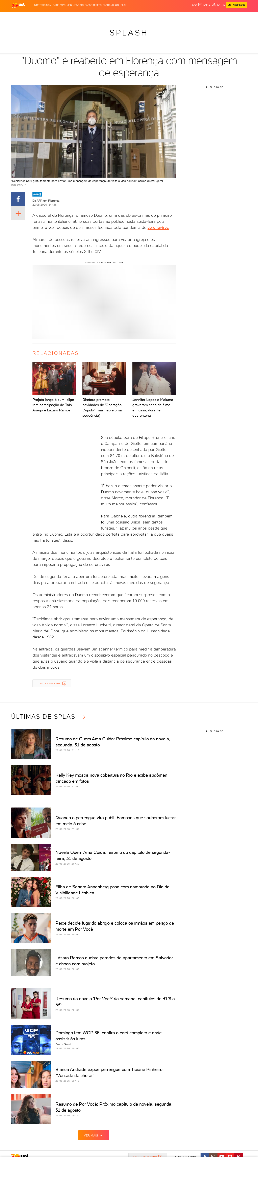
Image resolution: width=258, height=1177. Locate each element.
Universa (145, 16)
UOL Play (120, 5)
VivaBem (158, 16)
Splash (132, 16)
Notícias (57, 16)
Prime (214, 16)
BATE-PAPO (59, 5)
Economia (96, 16)
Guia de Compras (240, 16)
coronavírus (158, 227)
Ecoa (175, 16)
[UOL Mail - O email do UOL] (204, 4)
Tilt (168, 16)
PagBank (108, 5)
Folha (108, 16)
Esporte (120, 16)
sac (194, 4)
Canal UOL (186, 16)
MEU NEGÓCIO (75, 5)
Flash (31, 16)
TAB (207, 16)
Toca (223, 16)
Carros (82, 16)
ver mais (91, 1135)
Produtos (19, 16)
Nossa (199, 16)
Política (70, 16)
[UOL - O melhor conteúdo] (18, 5)
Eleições (43, 16)
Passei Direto (93, 5)
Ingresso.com (43, 5)
